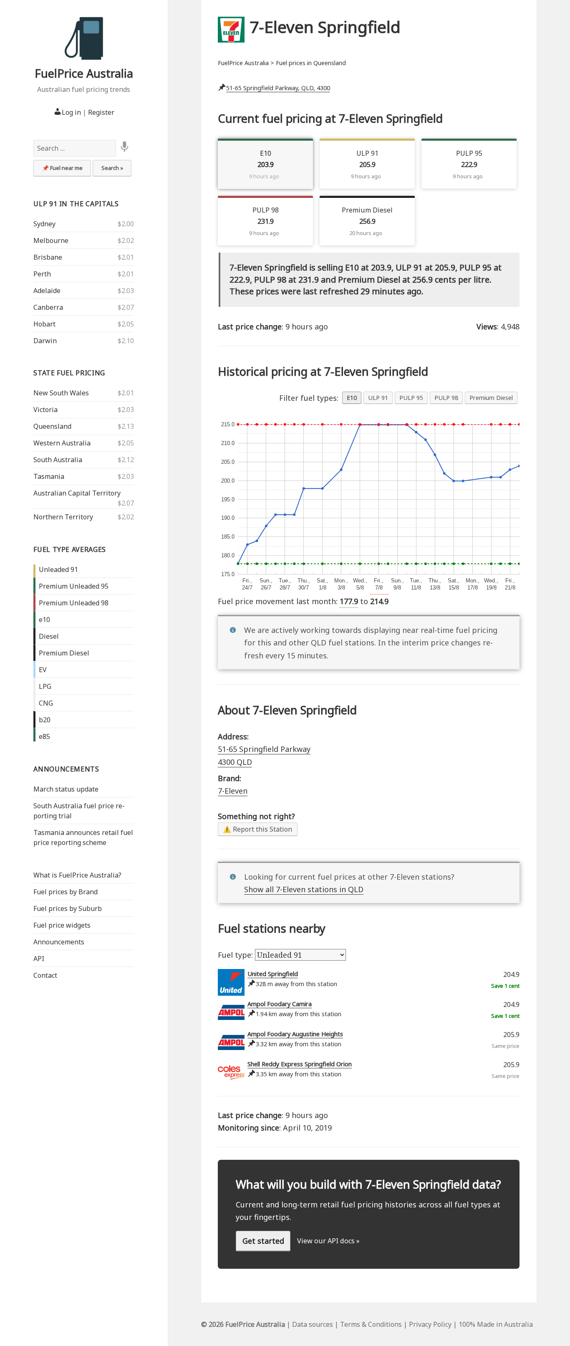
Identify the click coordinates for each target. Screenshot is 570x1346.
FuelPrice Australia (84, 73)
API (38, 958)
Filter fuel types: (308, 398)
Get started (263, 1241)
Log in (71, 112)
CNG (46, 703)
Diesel (49, 636)
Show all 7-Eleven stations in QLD (303, 889)
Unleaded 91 (58, 569)
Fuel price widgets (62, 925)
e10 (44, 619)
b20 (44, 719)
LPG (45, 686)
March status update (65, 789)
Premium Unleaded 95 (73, 586)
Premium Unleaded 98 (73, 602)
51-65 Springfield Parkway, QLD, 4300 (278, 88)
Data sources (312, 1324)
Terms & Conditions (371, 1324)
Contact (45, 975)
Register (101, 112)
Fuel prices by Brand (65, 891)
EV (43, 669)
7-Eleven (232, 791)
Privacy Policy (430, 1324)
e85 (44, 736)
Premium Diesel (64, 653)
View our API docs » (328, 1240)
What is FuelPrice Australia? (77, 875)
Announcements (66, 769)
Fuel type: (236, 955)
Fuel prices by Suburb (67, 908)
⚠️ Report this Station (257, 829)
